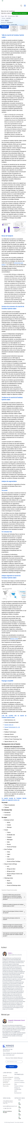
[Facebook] (20, 1103)
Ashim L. (7, 20)
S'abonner (11, 1066)
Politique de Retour (18, 1086)
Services (5, 1075)
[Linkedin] (20, 1110)
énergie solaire (14, 638)
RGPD (15, 1091)
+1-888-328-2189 (7, 1108)
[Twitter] (20, 1114)
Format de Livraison (19, 1080)
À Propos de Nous (7, 1079)
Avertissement (17, 1093)
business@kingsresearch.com (8, 1106)
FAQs (15, 1084)
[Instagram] (20, 1107)
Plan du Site (6, 1086)
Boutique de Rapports (8, 1077)
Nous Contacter (6, 1084)
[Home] (7, 5)
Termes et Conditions (19, 1082)
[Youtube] (20, 1117)
